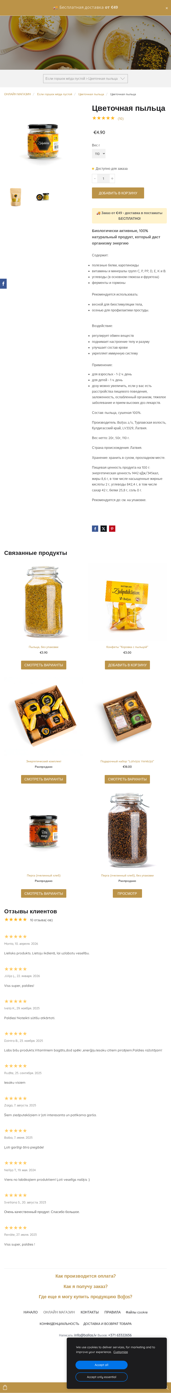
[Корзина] (5, 1387)
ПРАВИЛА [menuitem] (112, 1312)
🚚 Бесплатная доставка (85, 7)
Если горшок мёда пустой (54, 94)
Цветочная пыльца (91, 94)
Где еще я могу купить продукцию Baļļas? (85, 1296)
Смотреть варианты (43, 665)
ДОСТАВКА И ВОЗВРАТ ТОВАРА (107, 1324)
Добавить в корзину (118, 193)
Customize (120, 1352)
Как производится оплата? (85, 1276)
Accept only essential (101, 1377)
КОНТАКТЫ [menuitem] (90, 1312)
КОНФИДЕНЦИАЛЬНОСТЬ (59, 1324)
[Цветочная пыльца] (43, 142)
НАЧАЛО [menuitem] (31, 1312)
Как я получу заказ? (86, 1286)
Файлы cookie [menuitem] (137, 1312)
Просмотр (127, 893)
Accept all (101, 1365)
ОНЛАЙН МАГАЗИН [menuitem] (59, 1312)
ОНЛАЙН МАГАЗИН (17, 94)
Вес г (96, 145)
